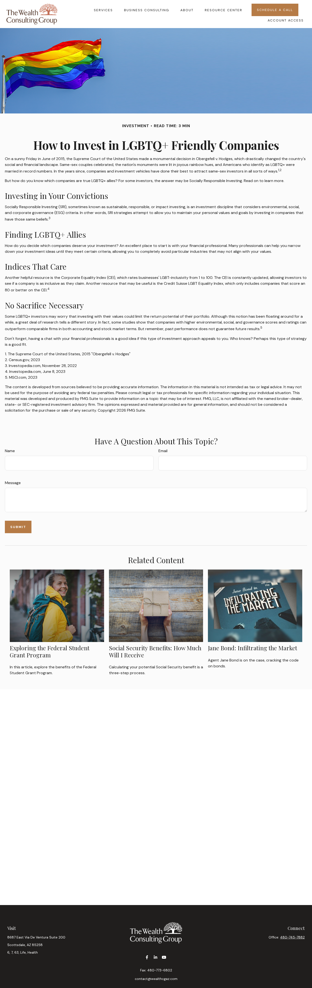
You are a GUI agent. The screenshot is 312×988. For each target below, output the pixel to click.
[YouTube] (164, 957)
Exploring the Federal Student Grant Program (49, 651)
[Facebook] (147, 957)
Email (162, 450)
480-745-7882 (292, 937)
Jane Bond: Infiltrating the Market (252, 648)
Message (13, 482)
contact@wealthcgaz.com (156, 979)
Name (10, 450)
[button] (103, 10)
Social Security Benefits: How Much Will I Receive (155, 651)
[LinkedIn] (155, 957)
